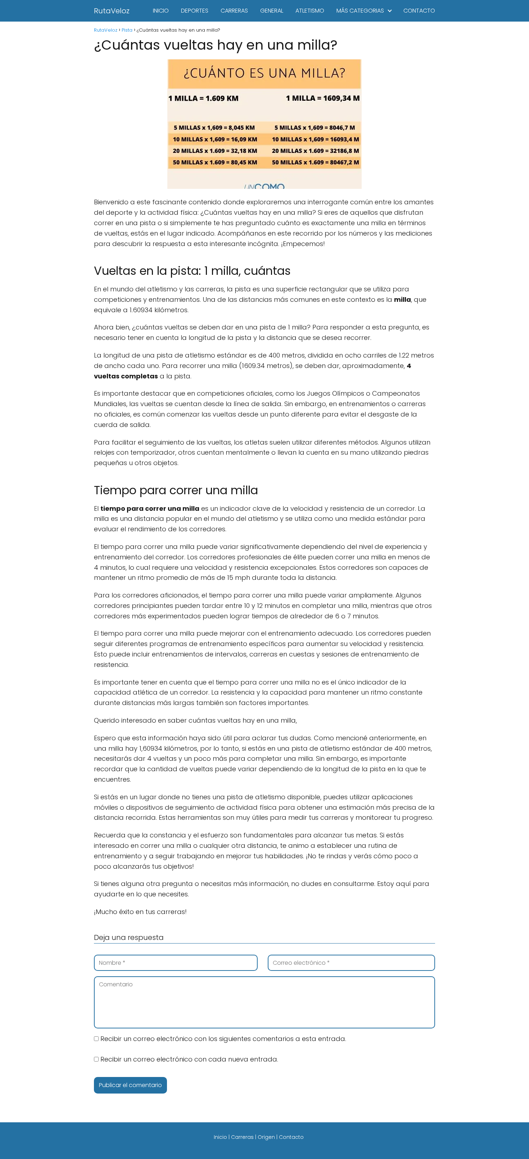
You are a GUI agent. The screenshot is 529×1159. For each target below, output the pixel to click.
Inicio (220, 1137)
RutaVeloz (112, 11)
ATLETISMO (309, 10)
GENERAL (271, 10)
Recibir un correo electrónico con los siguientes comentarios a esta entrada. (223, 1038)
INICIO (161, 10)
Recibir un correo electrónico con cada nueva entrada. (189, 1059)
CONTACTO (419, 10)
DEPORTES (194, 10)
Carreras (242, 1137)
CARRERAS (234, 10)
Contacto (291, 1137)
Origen (266, 1137)
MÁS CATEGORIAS (360, 10)
